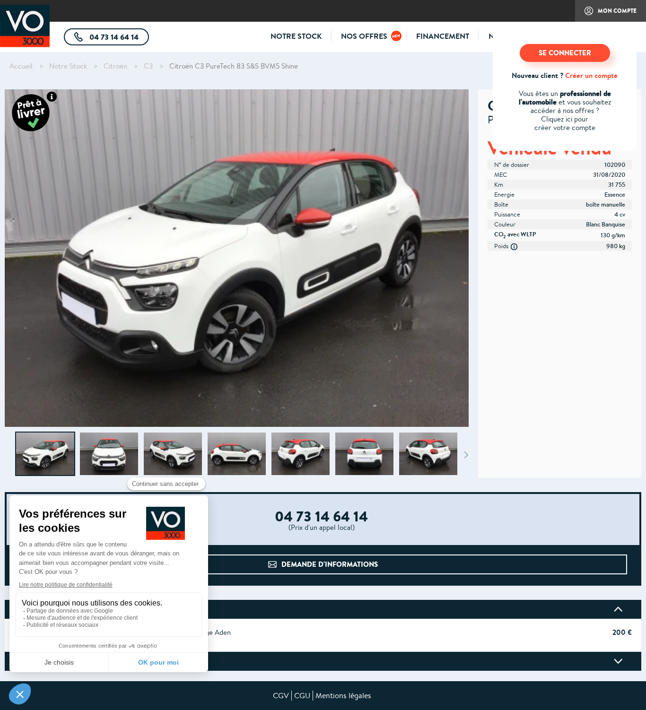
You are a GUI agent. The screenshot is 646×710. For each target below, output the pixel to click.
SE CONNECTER (565, 53)
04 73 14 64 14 (118, 38)
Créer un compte (591, 75)
